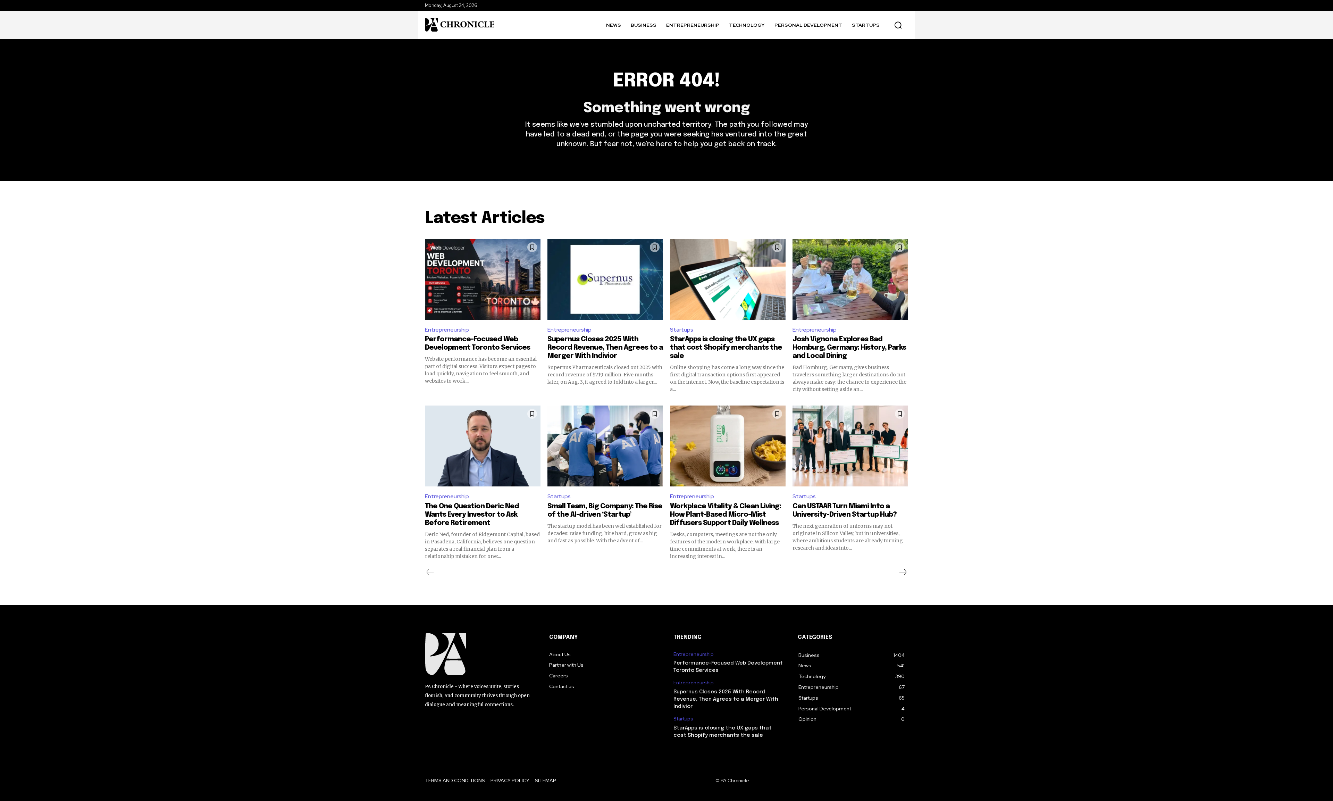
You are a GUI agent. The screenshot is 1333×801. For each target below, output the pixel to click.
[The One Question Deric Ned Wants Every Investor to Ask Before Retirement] (482, 446)
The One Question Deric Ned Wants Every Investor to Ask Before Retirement (472, 515)
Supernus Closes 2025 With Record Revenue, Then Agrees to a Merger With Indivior (605, 348)
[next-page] (902, 572)
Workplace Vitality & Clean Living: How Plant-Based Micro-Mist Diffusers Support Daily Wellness (725, 515)
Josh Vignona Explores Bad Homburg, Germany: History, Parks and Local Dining (849, 348)
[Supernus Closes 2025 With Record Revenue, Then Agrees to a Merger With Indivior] (605, 279)
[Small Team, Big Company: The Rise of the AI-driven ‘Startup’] (605, 446)
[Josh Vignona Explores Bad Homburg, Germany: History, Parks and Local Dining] (850, 279)
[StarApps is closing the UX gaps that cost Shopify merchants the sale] (728, 279)
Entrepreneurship (447, 329)
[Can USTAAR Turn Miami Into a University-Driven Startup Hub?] (850, 446)
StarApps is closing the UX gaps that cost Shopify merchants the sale (726, 348)
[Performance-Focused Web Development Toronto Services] (482, 279)
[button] (898, 25)
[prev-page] (430, 572)
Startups (681, 329)
